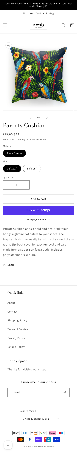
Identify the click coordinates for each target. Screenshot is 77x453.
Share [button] (11, 264)
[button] (5, 25)
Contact (12, 311)
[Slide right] (47, 117)
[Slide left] (30, 117)
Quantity (8, 177)
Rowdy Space (33, 446)
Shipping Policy (17, 320)
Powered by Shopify (47, 446)
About (11, 302)
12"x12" (12, 168)
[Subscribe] (65, 392)
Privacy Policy (16, 338)
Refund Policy (16, 347)
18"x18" (32, 168)
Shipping (20, 139)
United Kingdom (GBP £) (36, 418)
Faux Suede (14, 153)
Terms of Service (17, 329)
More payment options (39, 219)
